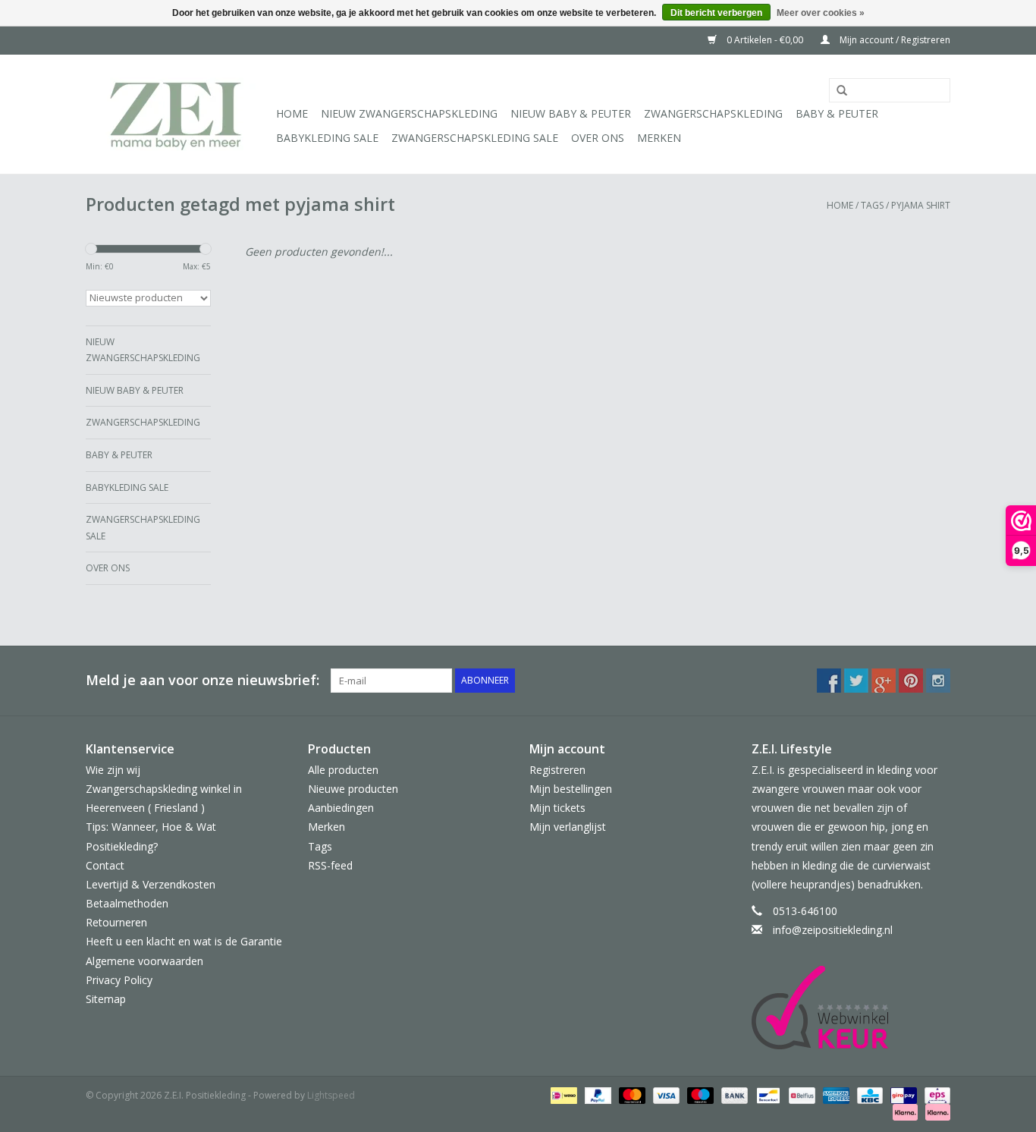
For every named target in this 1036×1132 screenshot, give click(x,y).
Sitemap (106, 999)
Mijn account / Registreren (893, 39)
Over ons (597, 137)
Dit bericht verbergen (716, 13)
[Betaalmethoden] (562, 1095)
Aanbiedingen (341, 807)
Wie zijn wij (113, 770)
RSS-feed (330, 865)
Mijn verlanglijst (567, 826)
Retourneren (116, 922)
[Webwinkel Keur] (851, 1007)
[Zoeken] (836, 91)
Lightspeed (331, 1095)
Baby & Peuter (837, 113)
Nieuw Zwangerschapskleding (409, 113)
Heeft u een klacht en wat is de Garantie (184, 941)
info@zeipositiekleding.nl (833, 930)
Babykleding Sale (327, 137)
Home (292, 113)
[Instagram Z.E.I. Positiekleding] (938, 680)
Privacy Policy (119, 980)
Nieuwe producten (353, 788)
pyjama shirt (920, 205)
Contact (105, 865)
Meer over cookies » (821, 13)
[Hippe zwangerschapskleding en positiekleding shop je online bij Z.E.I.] (179, 114)
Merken (659, 137)
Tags (872, 205)
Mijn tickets (557, 807)
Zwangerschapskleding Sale (474, 137)
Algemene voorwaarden (144, 961)
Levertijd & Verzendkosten (150, 884)
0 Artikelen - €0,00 (764, 39)
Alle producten (343, 770)
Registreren (557, 770)
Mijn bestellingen (570, 788)
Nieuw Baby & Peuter (570, 113)
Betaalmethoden (127, 903)
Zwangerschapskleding (713, 113)
